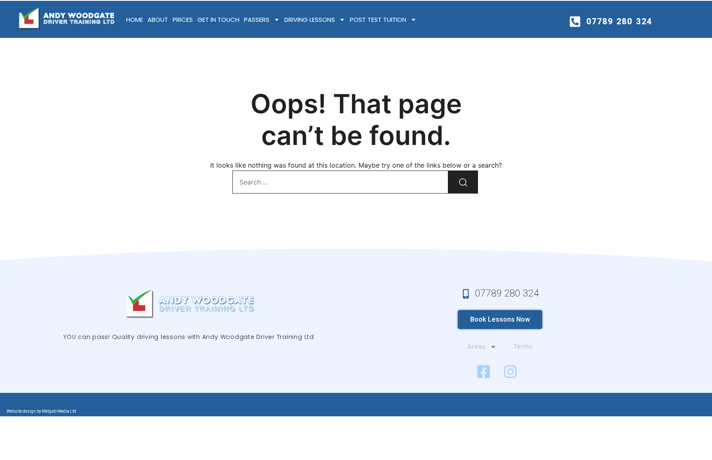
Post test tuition (378, 19)
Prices (183, 19)
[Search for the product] (463, 182)
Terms (523, 346)
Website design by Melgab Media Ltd (41, 411)
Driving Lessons (309, 19)
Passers (256, 19)
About (158, 19)
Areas (476, 346)
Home (134, 19)
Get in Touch (218, 19)
